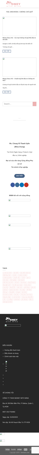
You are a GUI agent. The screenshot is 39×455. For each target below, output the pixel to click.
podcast (5, 289)
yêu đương (24, 299)
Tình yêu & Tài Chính (26, 294)
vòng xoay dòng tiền (27, 297)
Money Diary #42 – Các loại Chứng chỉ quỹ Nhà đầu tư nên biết (19, 38)
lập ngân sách (7, 285)
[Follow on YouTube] (26, 185)
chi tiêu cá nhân (22, 275)
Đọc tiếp (6, 51)
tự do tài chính (16, 297)
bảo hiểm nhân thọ (25, 272)
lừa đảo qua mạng (17, 285)
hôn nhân (5, 280)
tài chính (24, 292)
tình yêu (16, 294)
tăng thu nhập (6, 297)
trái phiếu (11, 292)
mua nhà (5, 287)
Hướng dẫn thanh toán (12, 350)
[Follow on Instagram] (17, 185)
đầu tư (31, 299)
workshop (17, 299)
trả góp (18, 292)
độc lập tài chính (7, 302)
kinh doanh (21, 280)
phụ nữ (33, 287)
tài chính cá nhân (7, 294)
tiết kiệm (29, 289)
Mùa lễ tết (12, 287)
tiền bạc (5, 292)
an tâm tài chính (7, 272)
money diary (27, 285)
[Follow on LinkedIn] (22, 185)
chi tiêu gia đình (7, 277)
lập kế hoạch (31, 282)
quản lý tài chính (14, 289)
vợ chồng (9, 299)
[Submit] (34, 104)
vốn (4, 299)
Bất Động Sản (7, 275)
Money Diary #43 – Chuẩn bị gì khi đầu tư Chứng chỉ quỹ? (18, 79)
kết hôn (17, 282)
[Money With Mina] (13, 4)
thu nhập (22, 289)
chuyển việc (16, 277)
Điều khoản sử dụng (11, 353)
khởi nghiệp (13, 280)
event (23, 277)
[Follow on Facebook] (13, 185)
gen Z (28, 277)
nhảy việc (19, 287)
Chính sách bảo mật (11, 356)
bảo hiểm (16, 272)
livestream (23, 282)
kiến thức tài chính (8, 282)
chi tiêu (14, 275)
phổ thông (26, 287)
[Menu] (35, 3)
